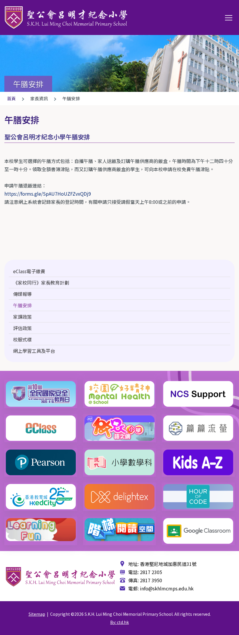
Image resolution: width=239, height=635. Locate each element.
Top (238, 625)
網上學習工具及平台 (34, 350)
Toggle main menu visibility (228, 17)
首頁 (11, 98)
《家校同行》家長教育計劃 (41, 282)
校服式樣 (22, 339)
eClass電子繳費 (29, 271)
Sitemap (37, 614)
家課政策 (22, 316)
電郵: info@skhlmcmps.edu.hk (161, 588)
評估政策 (22, 327)
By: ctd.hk (119, 622)
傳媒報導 (22, 293)
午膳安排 (22, 305)
